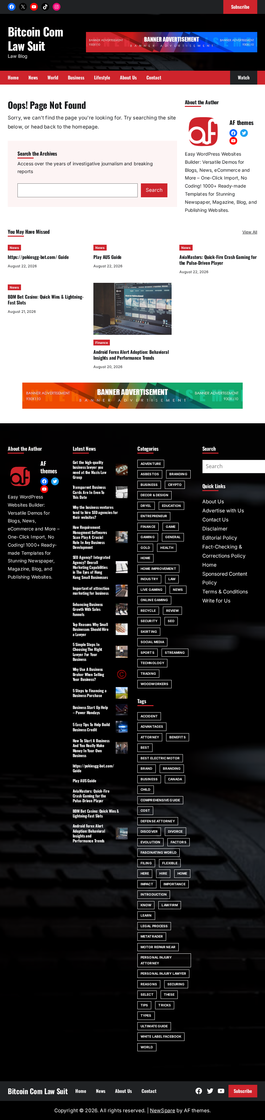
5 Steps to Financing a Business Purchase (90, 693)
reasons (149, 984)
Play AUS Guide (107, 256)
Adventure (151, 464)
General (173, 537)
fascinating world (158, 852)
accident (149, 716)
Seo (171, 621)
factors (178, 842)
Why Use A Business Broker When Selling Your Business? (88, 674)
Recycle (148, 610)
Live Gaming (152, 589)
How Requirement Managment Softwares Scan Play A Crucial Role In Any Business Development (90, 537)
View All (249, 232)
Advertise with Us (223, 511)
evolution (150, 842)
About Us (213, 501)
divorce (175, 831)
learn (146, 915)
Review (172, 610)
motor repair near (158, 947)
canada (175, 779)
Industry (149, 579)
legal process (154, 926)
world (147, 1047)
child (146, 789)
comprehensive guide (160, 800)
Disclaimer (215, 529)
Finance (101, 342)
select (147, 994)
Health (166, 548)
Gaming (148, 537)
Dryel (146, 506)
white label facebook (161, 1036)
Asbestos (150, 474)
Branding (178, 474)
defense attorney (158, 821)
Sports (147, 652)
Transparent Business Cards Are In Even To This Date (89, 492)
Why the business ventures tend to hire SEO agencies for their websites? (95, 512)
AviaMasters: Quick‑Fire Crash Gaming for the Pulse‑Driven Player (218, 259)
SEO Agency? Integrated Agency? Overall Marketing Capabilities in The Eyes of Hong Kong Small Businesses (91, 567)
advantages (152, 726)
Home (145, 558)
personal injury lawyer (163, 973)
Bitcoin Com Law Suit (35, 38)
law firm (170, 905)
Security (149, 621)
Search (154, 190)
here (145, 873)
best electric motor (160, 758)
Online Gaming (154, 600)
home (182, 873)
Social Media (152, 642)
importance (175, 884)
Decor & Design (154, 495)
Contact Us (215, 520)
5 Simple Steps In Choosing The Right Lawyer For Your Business (87, 652)
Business (149, 485)
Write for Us (216, 601)
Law (171, 579)
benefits (177, 737)
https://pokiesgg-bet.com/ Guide (38, 256)
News (14, 248)
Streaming (175, 652)
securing (176, 984)
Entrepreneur (154, 516)
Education (171, 506)
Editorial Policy (219, 538)
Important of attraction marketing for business (91, 590)
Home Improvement (158, 568)
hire (163, 873)
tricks (164, 1005)
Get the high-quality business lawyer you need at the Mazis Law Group (89, 469)
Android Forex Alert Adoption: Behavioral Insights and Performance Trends (131, 354)
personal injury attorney (156, 960)
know (146, 905)
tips (144, 1005)
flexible (170, 863)
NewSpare (162, 1110)
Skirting (149, 631)
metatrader (152, 936)
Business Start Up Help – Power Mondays (90, 709)
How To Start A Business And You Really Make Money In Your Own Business (91, 748)
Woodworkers (154, 684)
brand (147, 768)
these (169, 994)
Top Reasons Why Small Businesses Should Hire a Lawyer (91, 629)
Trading (148, 673)
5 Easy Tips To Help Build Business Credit (91, 727)
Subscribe (243, 1090)
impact (147, 884)
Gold (145, 548)
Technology (152, 663)
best (145, 747)
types (146, 1015)
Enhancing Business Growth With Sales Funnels (88, 609)
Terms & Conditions (225, 592)
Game (170, 527)
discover (149, 831)
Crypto (175, 485)
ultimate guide (154, 1026)
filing (146, 863)
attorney (150, 737)
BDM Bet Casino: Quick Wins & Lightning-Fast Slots (45, 299)
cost (145, 810)
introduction (154, 894)
